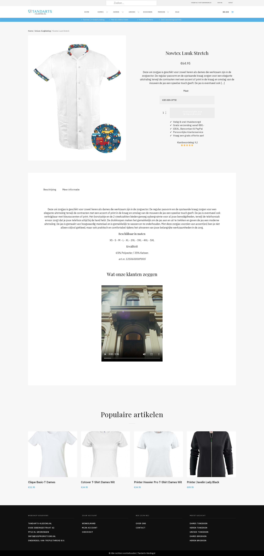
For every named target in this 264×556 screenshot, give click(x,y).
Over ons (141, 523)
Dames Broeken (198, 536)
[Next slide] (236, 463)
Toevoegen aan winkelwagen (192, 112)
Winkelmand (89, 523)
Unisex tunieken (199, 532)
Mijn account (89, 528)
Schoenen (147, 12)
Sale (177, 12)
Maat (186, 90)
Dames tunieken (198, 523)
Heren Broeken (198, 540)
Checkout (87, 532)
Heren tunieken (198, 528)
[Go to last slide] (28, 463)
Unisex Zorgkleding (43, 31)
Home (86, 12)
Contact (140, 528)
